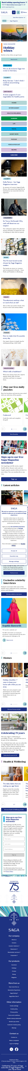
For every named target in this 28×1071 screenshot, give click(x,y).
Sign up (14, 479)
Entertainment (14, 108)
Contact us (14, 1037)
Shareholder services (14, 952)
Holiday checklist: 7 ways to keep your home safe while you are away (12, 683)
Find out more (14, 573)
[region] (14, 535)
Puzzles (14, 139)
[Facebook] (16, 1049)
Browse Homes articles (14, 709)
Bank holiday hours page (14, 5)
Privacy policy (14, 1012)
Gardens (14, 118)
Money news (14, 134)
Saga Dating (14, 993)
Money (14, 974)
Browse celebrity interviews (14, 594)
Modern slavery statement (14, 1018)
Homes (14, 102)
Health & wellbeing (14, 113)
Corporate (14, 955)
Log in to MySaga (14, 1043)
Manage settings (14, 561)
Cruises (14, 971)
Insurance (14, 965)
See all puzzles (14, 434)
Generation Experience (14, 990)
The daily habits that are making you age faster (12, 785)
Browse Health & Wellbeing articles (14, 809)
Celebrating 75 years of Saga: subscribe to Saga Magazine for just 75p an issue (12, 1067)
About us (14, 939)
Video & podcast (14, 144)
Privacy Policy (9, 871)
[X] (11, 1049)
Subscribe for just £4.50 (10, 755)
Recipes (14, 149)
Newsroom (14, 949)
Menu (25, 12)
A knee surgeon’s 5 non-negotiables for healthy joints (13, 96)
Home (4, 20)
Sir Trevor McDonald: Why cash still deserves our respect (13, 223)
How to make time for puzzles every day (14, 337)
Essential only (14, 556)
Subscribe (14, 155)
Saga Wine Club (14, 996)
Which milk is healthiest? (12, 372)
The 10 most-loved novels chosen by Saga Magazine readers (12, 263)
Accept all (14, 551)
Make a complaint (14, 1040)
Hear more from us (14, 987)
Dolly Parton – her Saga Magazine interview (11, 183)
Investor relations (14, 946)
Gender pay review (14, 1021)
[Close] (26, 2)
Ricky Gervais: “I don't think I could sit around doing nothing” (13, 83)
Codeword (7, 415)
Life (14, 123)
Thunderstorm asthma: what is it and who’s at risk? (13, 302)
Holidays (14, 968)
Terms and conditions (14, 1015)
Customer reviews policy (14, 1024)
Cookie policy (14, 1009)
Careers (14, 942)
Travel (14, 129)
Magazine (14, 977)
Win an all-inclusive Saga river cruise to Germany (14, 70)
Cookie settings (14, 1005)
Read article (14, 59)
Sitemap (14, 1028)
